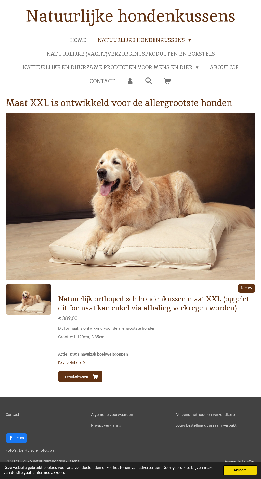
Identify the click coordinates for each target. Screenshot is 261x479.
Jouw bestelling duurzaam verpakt (206, 425)
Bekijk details (69, 363)
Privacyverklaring (106, 425)
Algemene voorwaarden (112, 415)
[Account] (130, 81)
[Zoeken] (149, 81)
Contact (12, 415)
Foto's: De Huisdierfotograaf (31, 450)
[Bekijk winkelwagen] (167, 81)
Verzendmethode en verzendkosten (207, 415)
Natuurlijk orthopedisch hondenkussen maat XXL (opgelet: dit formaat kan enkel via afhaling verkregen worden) (154, 303)
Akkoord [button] (240, 470)
